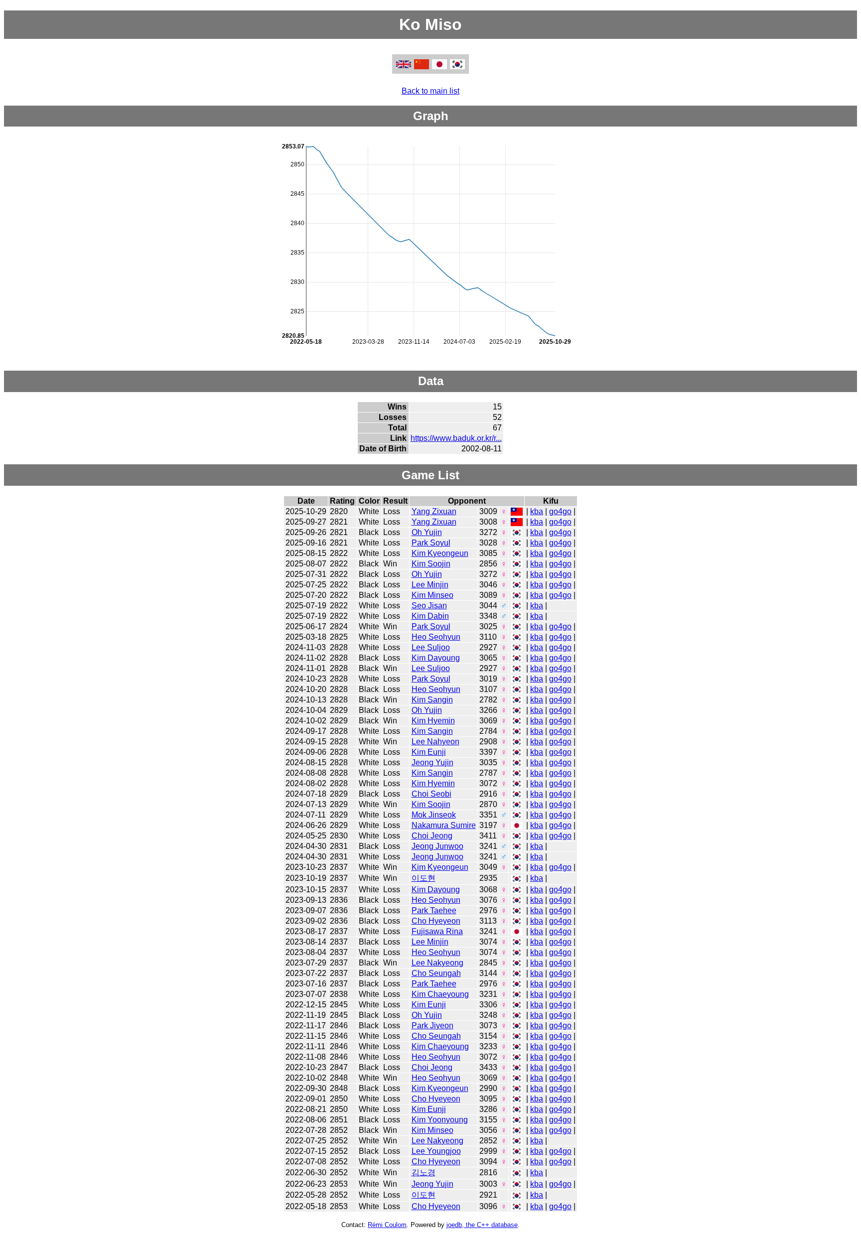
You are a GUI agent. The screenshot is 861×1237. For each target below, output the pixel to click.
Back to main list (430, 91)
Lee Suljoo (431, 647)
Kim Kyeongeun (440, 553)
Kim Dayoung (436, 658)
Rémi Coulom (387, 1225)
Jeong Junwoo (437, 846)
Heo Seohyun (436, 637)
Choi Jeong (432, 835)
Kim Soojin (431, 563)
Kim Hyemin (433, 720)
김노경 (423, 1172)
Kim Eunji (429, 752)
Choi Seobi (431, 794)
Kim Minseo (432, 595)
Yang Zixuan (434, 511)
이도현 (423, 878)
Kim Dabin (430, 616)
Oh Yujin (427, 532)
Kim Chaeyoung (440, 994)
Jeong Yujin (432, 762)
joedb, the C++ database (482, 1225)
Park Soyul (431, 543)
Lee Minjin (430, 584)
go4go (560, 511)
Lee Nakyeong (437, 963)
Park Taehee (434, 910)
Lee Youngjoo (436, 1151)
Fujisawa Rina (437, 931)
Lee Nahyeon (435, 741)
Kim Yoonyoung (440, 1119)
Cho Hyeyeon (436, 921)
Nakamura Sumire (444, 825)
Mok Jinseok (434, 815)
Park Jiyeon (432, 1025)
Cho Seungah (436, 973)
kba (536, 511)
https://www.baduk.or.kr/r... (456, 438)
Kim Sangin (432, 699)
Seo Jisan (429, 605)
